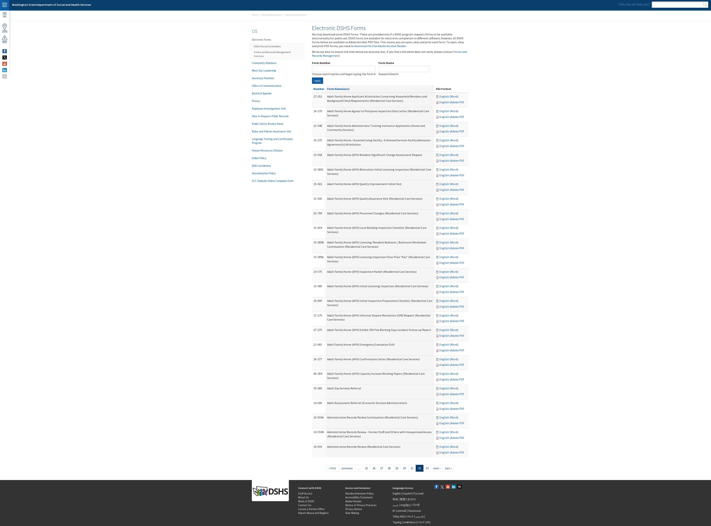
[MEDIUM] (4, 76)
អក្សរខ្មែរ (405, 505)
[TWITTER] (4, 57)
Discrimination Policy (264, 173)
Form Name (386, 63)
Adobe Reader (353, 501)
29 (396, 468)
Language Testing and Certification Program (272, 141)
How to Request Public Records (270, 116)
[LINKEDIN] (4, 70)
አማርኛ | (410, 516)
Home (255, 15)
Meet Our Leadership (264, 70)
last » (448, 468)
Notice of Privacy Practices (361, 505)
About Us (303, 497)
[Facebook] (436, 487)
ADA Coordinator (261, 165)
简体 (395, 499)
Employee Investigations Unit (269, 108)
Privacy (256, 101)
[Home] (4, 5)
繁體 (403, 499)
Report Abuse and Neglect (313, 513)
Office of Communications (267, 86)
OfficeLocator (4, 31)
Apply (317, 80)
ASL (428, 522)
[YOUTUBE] (4, 64)
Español (407, 493)
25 (366, 468)
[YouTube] (447, 487)
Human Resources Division (267, 150)
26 (374, 468)
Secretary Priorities (263, 78)
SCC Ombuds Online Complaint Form (272, 181)
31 (411, 468)
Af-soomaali (399, 510)
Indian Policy (259, 158)
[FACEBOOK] (4, 51)
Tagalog (397, 522)
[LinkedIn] (453, 487)
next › (436, 468)
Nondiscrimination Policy (359, 493)
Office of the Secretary (271, 15)
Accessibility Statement (359, 497)
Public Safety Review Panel (267, 124)
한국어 (411, 499)
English (397, 493)
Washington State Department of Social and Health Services (51, 4)
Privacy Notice (353, 509)
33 (427, 468)
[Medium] (459, 487)
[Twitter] (442, 487)
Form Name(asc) (338, 89)
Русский (418, 493)
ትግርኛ (421, 522)
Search (705, 4)
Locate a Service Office (311, 509)
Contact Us (304, 505)
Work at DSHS (306, 501)
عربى (396, 505)
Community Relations (264, 63)
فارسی (419, 516)
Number (318, 89)
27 (381, 468)
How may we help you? (634, 4)
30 (404, 468)
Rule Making (352, 513)
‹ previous (347, 468)
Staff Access (305, 493)
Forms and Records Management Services (272, 54)
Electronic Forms (261, 39)
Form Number (321, 63)
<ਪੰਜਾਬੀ (415, 505)
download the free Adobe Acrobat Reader (380, 46)
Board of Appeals (262, 93)
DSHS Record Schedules (267, 46)
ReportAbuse (4, 41)
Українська (414, 510)
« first (332, 468)
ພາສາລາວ (409, 522)
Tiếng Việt (398, 516)
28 (389, 468)
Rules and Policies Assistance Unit (271, 131)
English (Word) (448, 96)
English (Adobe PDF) (452, 102)
